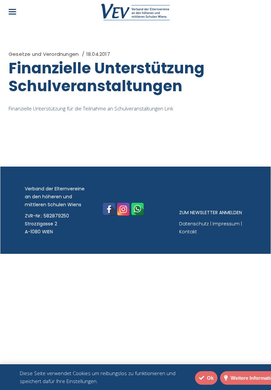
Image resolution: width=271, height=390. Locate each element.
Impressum (226, 223)
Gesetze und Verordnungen (44, 54)
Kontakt (188, 231)
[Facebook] (109, 209)
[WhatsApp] (137, 209)
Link (169, 108)
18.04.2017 (98, 54)
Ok (209, 378)
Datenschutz (194, 223)
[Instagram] (123, 209)
